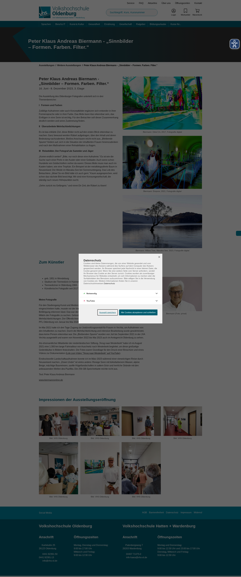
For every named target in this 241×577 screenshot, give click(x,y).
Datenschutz (109, 283)
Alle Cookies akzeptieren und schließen (138, 312)
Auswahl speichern (107, 312)
